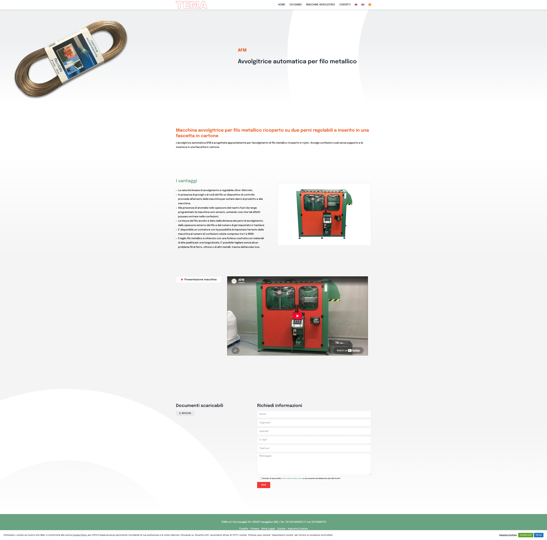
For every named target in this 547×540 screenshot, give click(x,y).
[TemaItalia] (191, 2)
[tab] (199, 279)
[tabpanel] (297, 316)
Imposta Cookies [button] (298, 529)
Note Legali (268, 529)
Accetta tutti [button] (526, 535)
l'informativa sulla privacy (292, 478)
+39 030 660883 (293, 522)
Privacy (255, 529)
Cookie (281, 529)
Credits (244, 529)
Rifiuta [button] (539, 535)
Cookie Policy (80, 535)
